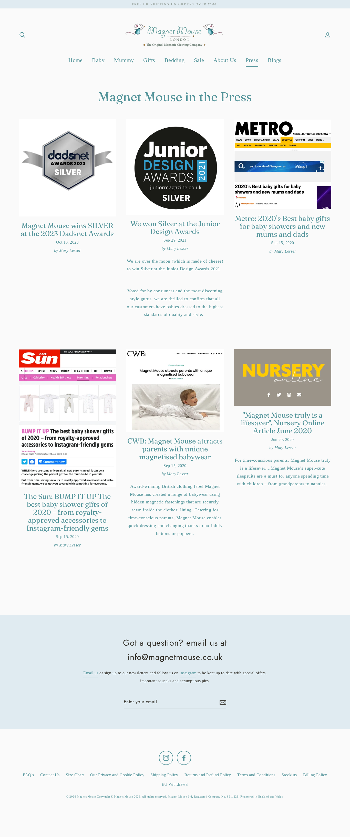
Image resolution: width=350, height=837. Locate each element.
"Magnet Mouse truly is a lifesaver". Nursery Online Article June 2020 (282, 423)
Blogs (275, 60)
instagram (188, 673)
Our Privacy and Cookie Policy (117, 775)
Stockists (289, 775)
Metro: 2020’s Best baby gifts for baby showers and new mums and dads (282, 226)
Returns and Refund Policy (207, 775)
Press (252, 60)
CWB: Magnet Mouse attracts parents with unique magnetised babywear (175, 449)
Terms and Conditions (256, 775)
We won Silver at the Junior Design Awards (175, 227)
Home (75, 60)
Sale (199, 60)
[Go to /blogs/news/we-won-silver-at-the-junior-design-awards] (175, 166)
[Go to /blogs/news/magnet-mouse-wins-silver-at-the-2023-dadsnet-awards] (67, 167)
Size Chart (75, 775)
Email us (90, 673)
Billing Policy (315, 775)
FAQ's (28, 775)
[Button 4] (222, 702)
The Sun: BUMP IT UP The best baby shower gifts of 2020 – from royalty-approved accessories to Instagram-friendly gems (67, 512)
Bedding (174, 60)
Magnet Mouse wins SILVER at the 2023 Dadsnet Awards (67, 229)
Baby (98, 60)
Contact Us (50, 775)
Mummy (124, 60)
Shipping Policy (164, 775)
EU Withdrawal (175, 784)
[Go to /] (175, 35)
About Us (224, 60)
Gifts (149, 60)
